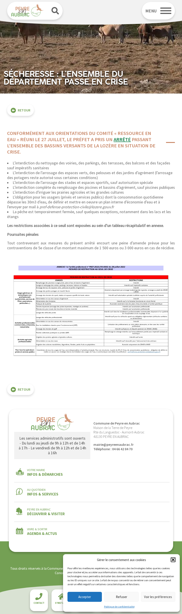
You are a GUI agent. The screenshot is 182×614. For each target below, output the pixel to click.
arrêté (122, 139)
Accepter (84, 597)
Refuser (121, 597)
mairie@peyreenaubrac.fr (113, 444)
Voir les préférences (158, 597)
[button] (173, 559)
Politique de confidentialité (119, 606)
